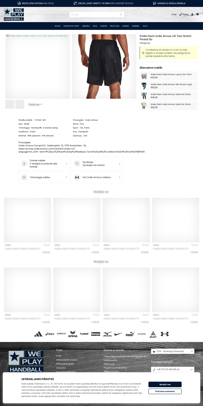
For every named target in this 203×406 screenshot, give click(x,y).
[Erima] (72, 334)
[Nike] (118, 334)
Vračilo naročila (110, 360)
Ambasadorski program (67, 360)
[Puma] (130, 334)
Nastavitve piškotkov (65, 372)
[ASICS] (50, 334)
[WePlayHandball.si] (30, 362)
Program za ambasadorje (115, 367)
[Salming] (141, 334)
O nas (174, 14)
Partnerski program (65, 364)
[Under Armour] (164, 334)
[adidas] (38, 334)
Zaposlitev (61, 368)
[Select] (153, 334)
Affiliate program (111, 371)
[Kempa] (96, 334)
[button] (116, 15)
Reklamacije (109, 364)
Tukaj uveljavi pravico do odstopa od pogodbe (125, 356)
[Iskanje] (121, 15)
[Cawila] (61, 334)
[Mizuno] (107, 334)
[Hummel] (84, 334)
